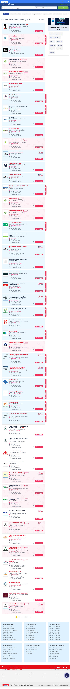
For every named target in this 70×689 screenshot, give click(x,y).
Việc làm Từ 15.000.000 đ (54, 633)
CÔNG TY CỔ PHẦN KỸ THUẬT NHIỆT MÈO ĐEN (18, 26)
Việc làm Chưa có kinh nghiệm (56, 649)
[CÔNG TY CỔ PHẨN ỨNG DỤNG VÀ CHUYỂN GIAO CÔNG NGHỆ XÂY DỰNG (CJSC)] (5, 224)
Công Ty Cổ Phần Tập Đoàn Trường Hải (17, 475)
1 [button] (16, 617)
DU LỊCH (16, 679)
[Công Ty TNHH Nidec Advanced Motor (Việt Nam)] (5, 487)
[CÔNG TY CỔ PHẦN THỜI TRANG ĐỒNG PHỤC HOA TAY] (5, 322)
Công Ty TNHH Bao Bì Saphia (15, 262)
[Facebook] (62, 669)
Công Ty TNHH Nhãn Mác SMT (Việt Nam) (17, 61)
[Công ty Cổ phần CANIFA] (5, 285)
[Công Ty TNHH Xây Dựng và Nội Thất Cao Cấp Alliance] (5, 549)
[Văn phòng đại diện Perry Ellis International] (5, 273)
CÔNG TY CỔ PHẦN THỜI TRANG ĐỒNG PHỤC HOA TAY (18, 321)
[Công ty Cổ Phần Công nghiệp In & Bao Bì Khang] (5, 119)
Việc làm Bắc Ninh (30, 639)
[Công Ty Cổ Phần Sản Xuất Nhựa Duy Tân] (5, 512)
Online (51, 34)
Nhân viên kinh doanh (55, 37)
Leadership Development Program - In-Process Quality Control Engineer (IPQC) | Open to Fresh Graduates (19, 296)
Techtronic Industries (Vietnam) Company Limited (18, 299)
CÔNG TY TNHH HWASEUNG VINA (16, 188)
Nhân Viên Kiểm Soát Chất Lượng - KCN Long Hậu (18, 560)
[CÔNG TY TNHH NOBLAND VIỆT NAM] (5, 393)
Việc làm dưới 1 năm (53, 651)
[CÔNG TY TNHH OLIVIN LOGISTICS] (5, 73)
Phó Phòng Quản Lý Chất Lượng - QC (17, 308)
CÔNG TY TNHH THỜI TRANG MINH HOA (17, 164)
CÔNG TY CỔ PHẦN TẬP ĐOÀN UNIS (16, 381)
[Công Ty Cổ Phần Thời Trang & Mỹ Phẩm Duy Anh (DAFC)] (5, 595)
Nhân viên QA (12, 117)
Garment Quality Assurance (15, 391)
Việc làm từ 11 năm (53, 658)
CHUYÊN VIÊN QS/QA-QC (15, 571)
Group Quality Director (14, 94)
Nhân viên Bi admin (13, 402)
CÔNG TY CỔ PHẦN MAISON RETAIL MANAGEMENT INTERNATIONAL (16, 525)
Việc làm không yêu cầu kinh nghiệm (57, 647)
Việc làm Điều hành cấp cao (9, 658)
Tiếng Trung (59, 41)
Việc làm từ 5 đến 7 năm (54, 655)
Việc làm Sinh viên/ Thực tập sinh (10, 647)
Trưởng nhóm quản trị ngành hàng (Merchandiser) (17, 283)
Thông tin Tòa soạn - (57, 684)
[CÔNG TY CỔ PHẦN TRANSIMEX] (5, 85)
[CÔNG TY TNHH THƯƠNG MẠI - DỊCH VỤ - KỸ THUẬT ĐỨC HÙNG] (5, 584)
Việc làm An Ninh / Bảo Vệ (8, 626)
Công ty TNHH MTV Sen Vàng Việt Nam (17, 429)
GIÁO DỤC (57, 672)
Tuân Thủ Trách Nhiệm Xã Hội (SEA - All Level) (18, 186)
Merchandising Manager (15, 271)
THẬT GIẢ (57, 677)
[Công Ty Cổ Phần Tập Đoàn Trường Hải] (5, 474)
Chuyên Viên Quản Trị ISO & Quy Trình (15, 473)
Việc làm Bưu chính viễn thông (9, 639)
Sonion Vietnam (12, 463)
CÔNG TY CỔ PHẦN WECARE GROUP (16, 38)
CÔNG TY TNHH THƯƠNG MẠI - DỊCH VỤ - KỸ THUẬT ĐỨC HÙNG (18, 584)
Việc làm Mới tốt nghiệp (8, 649)
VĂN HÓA (30, 675)
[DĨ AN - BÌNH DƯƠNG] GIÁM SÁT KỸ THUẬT (17, 536)
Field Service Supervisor (15, 48)
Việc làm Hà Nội (29, 626)
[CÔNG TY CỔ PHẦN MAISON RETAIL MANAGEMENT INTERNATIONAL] (5, 524)
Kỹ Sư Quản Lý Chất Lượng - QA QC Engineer (17, 511)
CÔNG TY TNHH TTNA (13, 49)
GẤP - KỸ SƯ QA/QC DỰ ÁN (15, 222)
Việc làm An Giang (30, 630)
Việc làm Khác (29, 653)
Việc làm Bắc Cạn (30, 635)
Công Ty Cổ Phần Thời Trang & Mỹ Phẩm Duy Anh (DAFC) (18, 594)
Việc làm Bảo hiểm (7, 633)
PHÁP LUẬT (4, 679)
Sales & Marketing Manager (15, 210)
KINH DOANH (17, 672)
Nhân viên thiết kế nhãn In (15, 140)
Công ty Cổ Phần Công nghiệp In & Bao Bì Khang (18, 119)
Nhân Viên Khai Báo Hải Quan (16, 71)
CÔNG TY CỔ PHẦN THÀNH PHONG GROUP (18, 538)
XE (15, 677)
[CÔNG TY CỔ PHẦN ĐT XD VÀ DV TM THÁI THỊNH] (5, 573)
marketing (59, 45)
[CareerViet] (62, 667)
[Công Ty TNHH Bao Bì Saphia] (5, 261)
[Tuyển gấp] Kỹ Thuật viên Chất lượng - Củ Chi (18, 414)
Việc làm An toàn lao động (8, 628)
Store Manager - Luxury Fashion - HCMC (18, 593)
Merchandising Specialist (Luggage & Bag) (18, 247)
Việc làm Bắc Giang (30, 637)
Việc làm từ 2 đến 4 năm (54, 653)
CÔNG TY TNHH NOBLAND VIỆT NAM (16, 392)
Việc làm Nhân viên (7, 651)
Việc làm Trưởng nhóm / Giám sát (10, 653)
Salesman (52, 48)
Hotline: (64, 685)
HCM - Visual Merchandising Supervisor (15, 523)
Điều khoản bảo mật (49, 685)
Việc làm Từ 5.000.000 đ (54, 628)
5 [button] (27, 617)
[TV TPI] (5, 108)
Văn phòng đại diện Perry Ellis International (18, 273)
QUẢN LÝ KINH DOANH (15, 451)
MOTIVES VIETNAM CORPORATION (16, 153)
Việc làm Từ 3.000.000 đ (54, 626)
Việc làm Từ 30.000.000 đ (54, 637)
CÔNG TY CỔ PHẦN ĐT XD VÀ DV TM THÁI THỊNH (17, 573)
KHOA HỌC (44, 675)
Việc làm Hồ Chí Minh (30, 628)
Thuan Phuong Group (13, 96)
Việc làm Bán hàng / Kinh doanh (10, 630)
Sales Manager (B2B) (15, 59)
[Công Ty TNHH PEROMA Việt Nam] (5, 404)
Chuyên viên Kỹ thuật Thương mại (18, 24)
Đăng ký (61, 4)
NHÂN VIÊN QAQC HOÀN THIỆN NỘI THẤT (15, 547)
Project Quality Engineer (16, 461)
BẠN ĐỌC (57, 675)
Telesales (52, 52)
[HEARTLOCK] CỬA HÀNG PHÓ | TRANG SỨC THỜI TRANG (18, 439)
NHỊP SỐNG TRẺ (31, 672)
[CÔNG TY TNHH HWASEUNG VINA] (5, 188)
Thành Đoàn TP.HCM (64, 684)
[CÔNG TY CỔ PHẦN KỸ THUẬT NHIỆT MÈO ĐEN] (5, 26)
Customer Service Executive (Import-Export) (18, 234)
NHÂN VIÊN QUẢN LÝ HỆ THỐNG (15, 486)
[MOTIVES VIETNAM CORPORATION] (5, 154)
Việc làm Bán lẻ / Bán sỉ (8, 632)
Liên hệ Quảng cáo (41, 685)
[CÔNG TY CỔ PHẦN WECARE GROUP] (5, 38)
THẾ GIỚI (3, 677)
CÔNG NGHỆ (17, 675)
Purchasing (59, 48)
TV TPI (10, 107)
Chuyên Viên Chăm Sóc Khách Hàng (17, 319)
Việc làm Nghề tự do (30, 651)
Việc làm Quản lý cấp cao (8, 656)
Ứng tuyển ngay (39, 31)
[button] (65, 1)
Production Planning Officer (16, 152)
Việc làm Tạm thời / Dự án (31, 649)
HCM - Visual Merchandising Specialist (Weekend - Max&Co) (15, 604)
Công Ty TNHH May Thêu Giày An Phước (17, 452)
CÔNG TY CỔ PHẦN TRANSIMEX (15, 85)
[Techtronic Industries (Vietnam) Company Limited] (5, 298)
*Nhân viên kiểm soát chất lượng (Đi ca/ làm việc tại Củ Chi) (18, 355)
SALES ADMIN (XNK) (14, 128)
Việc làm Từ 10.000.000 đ (54, 632)
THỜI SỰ (3, 675)
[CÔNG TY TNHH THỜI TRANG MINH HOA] (5, 165)
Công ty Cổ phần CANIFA (14, 286)
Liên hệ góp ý (56, 685)
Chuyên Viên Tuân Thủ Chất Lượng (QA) (18, 106)
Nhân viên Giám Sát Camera (15, 83)
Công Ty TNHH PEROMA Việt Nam (16, 403)
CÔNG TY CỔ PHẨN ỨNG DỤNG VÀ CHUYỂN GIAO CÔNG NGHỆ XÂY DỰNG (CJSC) (18, 224)
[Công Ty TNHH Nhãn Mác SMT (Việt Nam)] (5, 61)
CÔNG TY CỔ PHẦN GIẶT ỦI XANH (16, 310)
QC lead (11, 36)
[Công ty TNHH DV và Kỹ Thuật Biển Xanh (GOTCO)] (5, 333)
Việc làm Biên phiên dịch (8, 637)
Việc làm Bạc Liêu (30, 633)
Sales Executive (13, 198)
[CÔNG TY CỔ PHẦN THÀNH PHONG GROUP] (5, 537)
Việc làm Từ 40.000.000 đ (54, 639)
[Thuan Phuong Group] (5, 96)
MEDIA (3, 672)
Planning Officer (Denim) (15, 174)
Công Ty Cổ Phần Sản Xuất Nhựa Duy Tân (17, 513)
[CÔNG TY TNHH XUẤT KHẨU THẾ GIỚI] (5, 130)
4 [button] (24, 617)
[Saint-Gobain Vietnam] (5, 561)
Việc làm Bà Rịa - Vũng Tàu (32, 632)
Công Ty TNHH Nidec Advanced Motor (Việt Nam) (18, 488)
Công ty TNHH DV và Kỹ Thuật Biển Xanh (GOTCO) (17, 332)
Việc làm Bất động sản (7, 635)
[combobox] (18, 7)
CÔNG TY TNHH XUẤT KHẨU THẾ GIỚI (17, 130)
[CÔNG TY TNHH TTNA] (5, 50)
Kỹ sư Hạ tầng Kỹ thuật (14, 582)
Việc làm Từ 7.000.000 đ (54, 630)
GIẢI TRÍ (29, 677)
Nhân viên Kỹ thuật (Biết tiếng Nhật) (15, 498)
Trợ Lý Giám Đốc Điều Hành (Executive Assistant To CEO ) (18, 259)
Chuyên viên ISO (13, 331)
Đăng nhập (66, 4)
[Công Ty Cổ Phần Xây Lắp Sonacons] (5, 344)
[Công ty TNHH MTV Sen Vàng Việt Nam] (5, 428)
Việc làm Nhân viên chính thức (32, 647)
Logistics (52, 41)
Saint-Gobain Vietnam (14, 562)
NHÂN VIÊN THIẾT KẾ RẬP (15, 163)
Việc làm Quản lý (6, 655)
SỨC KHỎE (44, 677)
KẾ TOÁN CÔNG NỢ (13, 379)
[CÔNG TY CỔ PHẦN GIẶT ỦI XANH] (5, 310)
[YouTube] (67, 669)
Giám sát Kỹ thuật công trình (16, 342)
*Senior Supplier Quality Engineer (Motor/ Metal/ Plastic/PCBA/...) (17, 367)
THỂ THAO (44, 672)
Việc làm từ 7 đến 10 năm (54, 656)
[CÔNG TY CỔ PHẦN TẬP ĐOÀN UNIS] (5, 381)
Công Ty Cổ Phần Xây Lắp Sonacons (16, 344)
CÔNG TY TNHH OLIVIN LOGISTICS (16, 73)
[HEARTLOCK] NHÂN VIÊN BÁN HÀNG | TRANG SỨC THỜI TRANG (18, 427)
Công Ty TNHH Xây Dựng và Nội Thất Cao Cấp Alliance (18, 550)
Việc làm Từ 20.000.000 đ (54, 635)
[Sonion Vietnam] (5, 463)
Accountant (52, 45)
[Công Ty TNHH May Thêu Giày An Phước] (5, 453)
